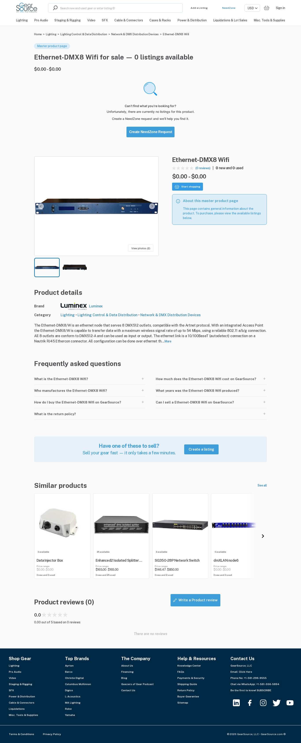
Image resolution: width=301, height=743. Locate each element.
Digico (69, 690)
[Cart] (266, 8)
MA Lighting (72, 702)
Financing (127, 671)
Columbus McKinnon (78, 684)
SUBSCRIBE (264, 690)
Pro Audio (15, 671)
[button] (96, 206)
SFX (11, 690)
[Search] (54, 8)
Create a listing (201, 449)
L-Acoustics (72, 696)
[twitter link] (279, 703)
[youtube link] (292, 703)
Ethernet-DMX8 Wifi (176, 34)
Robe (68, 708)
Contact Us (128, 690)
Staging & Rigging (20, 684)
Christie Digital (74, 678)
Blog (124, 678)
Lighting (51, 34)
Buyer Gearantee (188, 696)
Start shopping (190, 186)
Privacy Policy (52, 734)
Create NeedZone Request (150, 132)
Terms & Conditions (21, 734)
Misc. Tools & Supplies (23, 715)
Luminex (96, 306)
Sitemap (182, 702)
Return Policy (186, 690)
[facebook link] (252, 703)
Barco (68, 671)
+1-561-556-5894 (267, 684)
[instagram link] (266, 703)
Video (12, 678)
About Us (127, 665)
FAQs (180, 671)
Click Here (245, 671)
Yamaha (70, 715)
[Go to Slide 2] (74, 267)
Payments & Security (190, 678)
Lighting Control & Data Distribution (83, 34)
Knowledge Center (189, 665)
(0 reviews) (202, 168)
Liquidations (17, 708)
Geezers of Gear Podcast (137, 684)
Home (38, 34)
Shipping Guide (187, 684)
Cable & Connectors (21, 702)
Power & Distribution (22, 696)
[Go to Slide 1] (47, 267)
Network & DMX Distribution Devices (135, 34)
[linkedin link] (239, 703)
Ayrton (69, 665)
